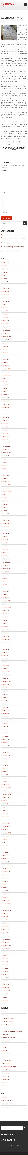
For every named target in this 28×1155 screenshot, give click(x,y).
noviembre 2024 (7, 330)
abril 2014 (5, 733)
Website (3, 209)
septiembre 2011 (7, 832)
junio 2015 (5, 691)
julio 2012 (5, 800)
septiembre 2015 (7, 681)
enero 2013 (5, 781)
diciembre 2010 (6, 861)
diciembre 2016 (6, 636)
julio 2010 (5, 878)
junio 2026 (5, 269)
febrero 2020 (6, 513)
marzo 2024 (5, 356)
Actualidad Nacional (7, 1024)
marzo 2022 (5, 433)
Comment (3, 170)
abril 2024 (5, 352)
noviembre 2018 (7, 562)
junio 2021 (5, 462)
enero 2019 (5, 555)
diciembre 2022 (6, 404)
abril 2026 (5, 275)
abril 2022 (5, 430)
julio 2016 (5, 652)
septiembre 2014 (7, 720)
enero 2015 (5, 707)
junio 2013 (5, 765)
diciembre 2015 (6, 671)
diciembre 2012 (6, 784)
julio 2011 (5, 839)
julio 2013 (5, 762)
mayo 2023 (5, 388)
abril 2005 (5, 997)
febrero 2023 (6, 397)
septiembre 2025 (7, 298)
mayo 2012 (5, 807)
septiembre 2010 (7, 871)
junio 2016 (5, 655)
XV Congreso (6, 1079)
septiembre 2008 (7, 945)
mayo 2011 (5, 845)
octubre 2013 (6, 752)
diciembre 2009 (6, 900)
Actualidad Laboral (7, 1021)
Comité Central (6, 1034)
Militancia (5, 1050)
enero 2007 (5, 971)
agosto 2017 (6, 610)
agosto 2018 (6, 571)
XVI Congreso (6, 1082)
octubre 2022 (6, 410)
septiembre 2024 (7, 336)
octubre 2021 (6, 449)
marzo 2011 (5, 852)
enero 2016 (5, 668)
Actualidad (5, 1015)
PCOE (3, 21)
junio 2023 (5, 385)
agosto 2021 (6, 455)
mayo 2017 (5, 620)
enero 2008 (5, 961)
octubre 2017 (6, 604)
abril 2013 (5, 771)
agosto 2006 (6, 977)
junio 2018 (5, 578)
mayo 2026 (5, 272)
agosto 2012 (6, 797)
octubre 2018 (6, 565)
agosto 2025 (6, 301)
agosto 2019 (6, 533)
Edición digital (6, 1040)
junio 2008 (5, 955)
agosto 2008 (6, 948)
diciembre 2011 (6, 823)
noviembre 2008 (7, 939)
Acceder (5, 1097)
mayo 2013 (5, 768)
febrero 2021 (6, 475)
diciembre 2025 (6, 288)
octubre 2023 (6, 372)
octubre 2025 (6, 294)
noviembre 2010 (7, 865)
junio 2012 (5, 803)
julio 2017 (5, 613)
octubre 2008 (6, 942)
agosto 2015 (6, 684)
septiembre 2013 (7, 755)
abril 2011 (5, 849)
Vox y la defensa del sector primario (15, 234)
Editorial (5, 1044)
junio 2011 (5, 842)
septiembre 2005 (7, 990)
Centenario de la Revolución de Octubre (12, 1031)
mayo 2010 (5, 884)
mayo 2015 (5, 694)
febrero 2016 (6, 665)
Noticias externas (7, 1053)
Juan (4, 234)
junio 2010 (5, 881)
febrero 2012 (6, 816)
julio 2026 (5, 265)
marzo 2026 (5, 278)
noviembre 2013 (7, 749)
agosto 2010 (6, 874)
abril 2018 (5, 584)
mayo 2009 (5, 919)
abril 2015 (5, 697)
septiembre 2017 (7, 607)
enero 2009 (5, 932)
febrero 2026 (6, 281)
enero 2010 (5, 897)
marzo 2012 (5, 813)
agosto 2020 (6, 494)
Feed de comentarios (8, 1103)
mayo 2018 (5, 581)
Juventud (5, 1047)
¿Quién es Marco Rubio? (13, 243)
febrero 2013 (6, 778)
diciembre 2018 (6, 559)
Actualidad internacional (20, 20)
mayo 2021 (5, 465)
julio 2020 (5, 497)
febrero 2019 (6, 552)
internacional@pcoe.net (7, 1134)
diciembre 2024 (6, 327)
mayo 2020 (5, 504)
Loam (4, 251)
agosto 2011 (6, 836)
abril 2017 (5, 623)
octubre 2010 (6, 868)
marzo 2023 (5, 394)
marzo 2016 (5, 662)
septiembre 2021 (7, 452)
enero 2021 (5, 478)
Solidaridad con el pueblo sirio (14, 17)
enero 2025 (5, 323)
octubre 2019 (6, 526)
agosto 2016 (6, 649)
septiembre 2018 (7, 568)
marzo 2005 (5, 1000)
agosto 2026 (6, 262)
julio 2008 (5, 952)
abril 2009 (5, 923)
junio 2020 (5, 501)
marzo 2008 (5, 958)
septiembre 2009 (7, 910)
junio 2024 (5, 346)
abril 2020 (5, 507)
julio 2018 (5, 575)
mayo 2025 (5, 310)
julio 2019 (5, 536)
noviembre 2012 (7, 787)
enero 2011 (5, 858)
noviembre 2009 (7, 903)
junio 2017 (5, 617)
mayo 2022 (5, 426)
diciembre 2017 (6, 597)
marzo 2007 (5, 968)
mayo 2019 (5, 542)
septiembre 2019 (7, 530)
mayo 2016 (5, 658)
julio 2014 (5, 723)
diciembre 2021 (6, 443)
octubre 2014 (6, 716)
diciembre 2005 (6, 984)
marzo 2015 (5, 700)
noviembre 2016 (7, 639)
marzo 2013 (5, 774)
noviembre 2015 (7, 675)
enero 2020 (5, 517)
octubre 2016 (6, 642)
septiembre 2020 (7, 491)
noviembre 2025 (7, 291)
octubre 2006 (6, 974)
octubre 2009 (6, 907)
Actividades (5, 1011)
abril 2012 (5, 810)
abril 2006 (5, 981)
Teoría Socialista (7, 1069)
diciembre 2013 (6, 745)
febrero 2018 (6, 591)
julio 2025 (5, 304)
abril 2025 (5, 314)
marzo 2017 (5, 626)
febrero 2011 (6, 855)
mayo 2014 (5, 729)
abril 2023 (5, 391)
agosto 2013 (6, 758)
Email (2, 201)
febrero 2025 (6, 320)
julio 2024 (5, 343)
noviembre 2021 (7, 446)
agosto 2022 (6, 417)
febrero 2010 (6, 894)
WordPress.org (6, 1107)
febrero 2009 (6, 929)
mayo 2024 (5, 349)
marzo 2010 (5, 890)
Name (3, 192)
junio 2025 (5, 307)
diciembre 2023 (6, 365)
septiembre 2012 (7, 794)
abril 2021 (5, 468)
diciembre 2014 (6, 710)
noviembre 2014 (7, 713)
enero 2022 (5, 439)
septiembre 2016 (7, 646)
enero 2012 (5, 820)
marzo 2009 (5, 926)
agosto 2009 (6, 913)
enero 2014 (5, 742)
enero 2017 (5, 633)
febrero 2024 (6, 359)
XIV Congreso (6, 1076)
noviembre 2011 (7, 826)
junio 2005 (5, 994)
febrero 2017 (6, 629)
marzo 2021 (5, 472)
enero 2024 (5, 362)
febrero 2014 (6, 739)
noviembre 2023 (7, 368)
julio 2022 (5, 420)
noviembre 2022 (7, 407)
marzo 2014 (5, 736)
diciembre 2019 (6, 520)
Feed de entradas (7, 1100)
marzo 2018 (5, 588)
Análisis (5, 1028)
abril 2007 (5, 965)
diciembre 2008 (6, 936)
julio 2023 (5, 381)
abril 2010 (5, 887)
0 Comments (10, 20)
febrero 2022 (6, 436)
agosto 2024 (6, 339)
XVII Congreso (6, 1086)
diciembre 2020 (6, 481)
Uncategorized (6, 1073)
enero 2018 (5, 594)
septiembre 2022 (7, 414)
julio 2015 (5, 687)
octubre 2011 (6, 829)
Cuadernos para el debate (9, 1037)
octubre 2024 (6, 333)
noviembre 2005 (7, 987)
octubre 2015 (6, 678)
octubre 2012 (6, 791)
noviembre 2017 (7, 600)
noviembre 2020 (7, 484)
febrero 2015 (6, 704)
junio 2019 (5, 539)
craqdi (4, 238)
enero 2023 (5, 401)
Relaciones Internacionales (9, 1066)
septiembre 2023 (7, 375)
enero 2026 (5, 285)
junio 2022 (5, 423)
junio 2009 (5, 916)
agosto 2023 (6, 378)
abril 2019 (5, 546)
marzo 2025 (5, 317)
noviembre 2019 (7, 523)
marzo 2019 (5, 549)
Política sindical (6, 1063)
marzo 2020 (5, 510)
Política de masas (7, 1060)
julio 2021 (5, 459)
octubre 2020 (6, 488)
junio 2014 (5, 726)
